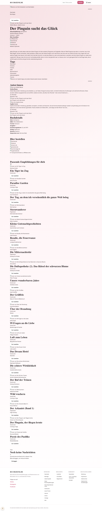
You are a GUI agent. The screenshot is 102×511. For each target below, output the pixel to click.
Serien (45, 495)
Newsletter (71, 474)
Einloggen (14, 461)
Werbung (83, 474)
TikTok (12, 482)
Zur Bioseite (13, 94)
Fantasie (12, 66)
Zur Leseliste (15, 20)
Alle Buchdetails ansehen (16, 33)
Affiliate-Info (14, 39)
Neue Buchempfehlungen (49, 481)
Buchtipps (12, 14)
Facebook (12, 486)
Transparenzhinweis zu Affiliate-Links (21, 152)
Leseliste (59, 474)
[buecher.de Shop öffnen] (51, 41)
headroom (17, 129)
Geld (11, 69)
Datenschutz (84, 478)
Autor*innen (47, 491)
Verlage (46, 498)
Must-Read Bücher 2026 (48, 485)
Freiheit (12, 68)
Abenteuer (13, 64)
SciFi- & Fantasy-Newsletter (73, 477)
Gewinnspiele (47, 478)
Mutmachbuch (14, 71)
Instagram (13, 484)
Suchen (80, 2)
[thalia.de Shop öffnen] (51, 43)
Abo (45, 500)
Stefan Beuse (13, 25)
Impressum (84, 476)
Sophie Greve (21, 25)
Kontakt (71, 480)
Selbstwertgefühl (14, 75)
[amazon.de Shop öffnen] (51, 44)
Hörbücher (47, 488)
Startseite (12, 12)
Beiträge (46, 476)
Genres (46, 493)
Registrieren (59, 478)
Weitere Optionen (14, 46)
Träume (12, 77)
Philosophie (13, 73)
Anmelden (59, 476)
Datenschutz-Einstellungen (84, 481)
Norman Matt (23, 133)
